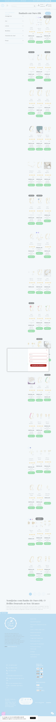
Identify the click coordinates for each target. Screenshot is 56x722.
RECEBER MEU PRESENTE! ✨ (38, 365)
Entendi (33, 718)
